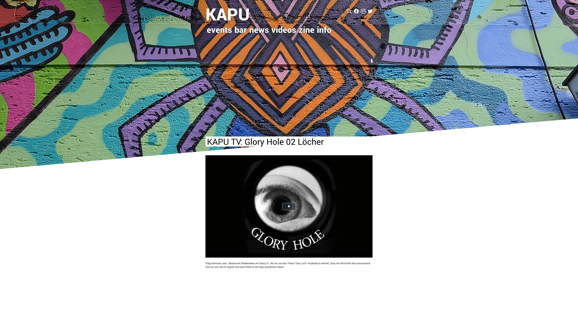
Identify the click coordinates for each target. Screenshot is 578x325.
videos (283, 29)
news (259, 29)
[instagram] (363, 10)
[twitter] (370, 10)
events (219, 29)
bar (241, 29)
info (324, 29)
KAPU (227, 14)
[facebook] (356, 10)
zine (306, 29)
